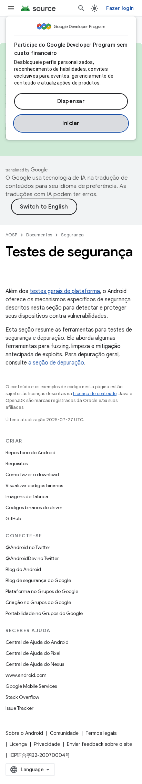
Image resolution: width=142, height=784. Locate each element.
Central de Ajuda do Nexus (35, 664)
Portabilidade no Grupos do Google (44, 613)
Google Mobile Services (31, 686)
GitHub (13, 518)
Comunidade (64, 733)
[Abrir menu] (11, 8)
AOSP (11, 235)
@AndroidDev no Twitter (32, 558)
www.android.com (26, 675)
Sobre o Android (24, 733)
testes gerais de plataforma (65, 291)
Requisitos (17, 463)
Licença (18, 744)
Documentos (39, 235)
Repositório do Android (30, 452)
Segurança (72, 235)
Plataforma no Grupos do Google (42, 591)
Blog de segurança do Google (38, 580)
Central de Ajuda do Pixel (33, 653)
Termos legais (100, 733)
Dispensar (71, 101)
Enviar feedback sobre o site (99, 744)
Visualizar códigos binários (34, 485)
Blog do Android (23, 569)
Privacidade (47, 744)
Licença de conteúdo (94, 393)
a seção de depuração (56, 362)
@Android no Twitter (28, 547)
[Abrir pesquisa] (81, 8)
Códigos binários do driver (34, 507)
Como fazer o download (32, 474)
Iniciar (71, 123)
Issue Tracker (19, 708)
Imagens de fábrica (27, 496)
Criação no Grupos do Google (38, 602)
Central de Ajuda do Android (37, 642)
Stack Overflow (22, 697)
